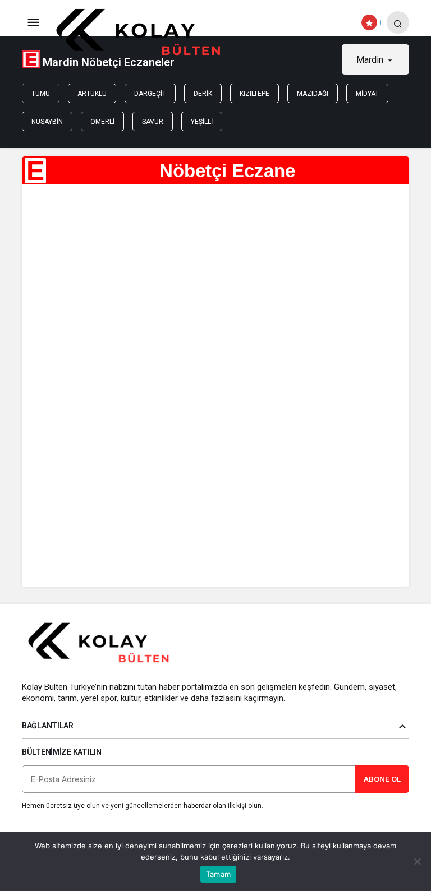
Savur (152, 122)
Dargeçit (150, 94)
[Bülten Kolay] (147, 32)
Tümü (40, 94)
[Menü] (33, 22)
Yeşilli (202, 122)
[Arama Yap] (398, 22)
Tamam (218, 874)
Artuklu (92, 94)
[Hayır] (417, 861)
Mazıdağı (312, 94)
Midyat (367, 94)
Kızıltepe (254, 94)
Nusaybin (47, 122)
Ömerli (102, 122)
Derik (203, 94)
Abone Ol (382, 778)
